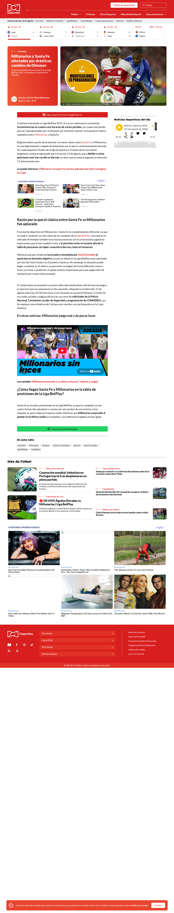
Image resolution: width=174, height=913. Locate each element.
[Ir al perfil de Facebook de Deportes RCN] (16, 645)
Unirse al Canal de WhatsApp (64, 429)
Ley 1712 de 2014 (136, 654)
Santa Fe (119, 21)
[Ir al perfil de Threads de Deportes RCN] (17, 651)
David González (90, 445)
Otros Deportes (108, 14)
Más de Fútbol (19, 461)
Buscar (149, 5)
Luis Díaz (39, 21)
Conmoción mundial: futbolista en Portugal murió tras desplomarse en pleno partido (62, 476)
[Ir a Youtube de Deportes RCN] (9, 645)
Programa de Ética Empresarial (141, 645)
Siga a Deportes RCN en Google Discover (64, 114)
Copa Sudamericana (104, 21)
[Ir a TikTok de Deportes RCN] (32, 645)
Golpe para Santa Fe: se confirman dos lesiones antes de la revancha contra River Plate (122, 472)
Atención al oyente (136, 632)
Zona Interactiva (154, 14)
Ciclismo (90, 14)
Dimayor (46, 445)
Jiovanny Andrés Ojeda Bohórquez (34, 97)
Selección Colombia (54, 21)
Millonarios (41, 134)
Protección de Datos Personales (142, 641)
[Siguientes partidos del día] (164, 32)
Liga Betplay (71, 21)
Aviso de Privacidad (136, 636)
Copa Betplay (86, 21)
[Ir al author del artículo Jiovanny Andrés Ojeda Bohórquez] (14, 99)
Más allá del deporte (131, 14)
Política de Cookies (139, 905)
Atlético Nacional (134, 21)
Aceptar (158, 905)
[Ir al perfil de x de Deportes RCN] (9, 651)
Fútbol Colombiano (61, 445)
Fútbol (74, 14)
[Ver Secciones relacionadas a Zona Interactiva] (165, 14)
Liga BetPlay (83, 235)
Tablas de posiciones (124, 5)
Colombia (21, 445)
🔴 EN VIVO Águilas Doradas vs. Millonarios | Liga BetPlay (60, 502)
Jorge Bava (36, 449)
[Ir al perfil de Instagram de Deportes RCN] (24, 645)
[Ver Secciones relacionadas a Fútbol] (80, 14)
